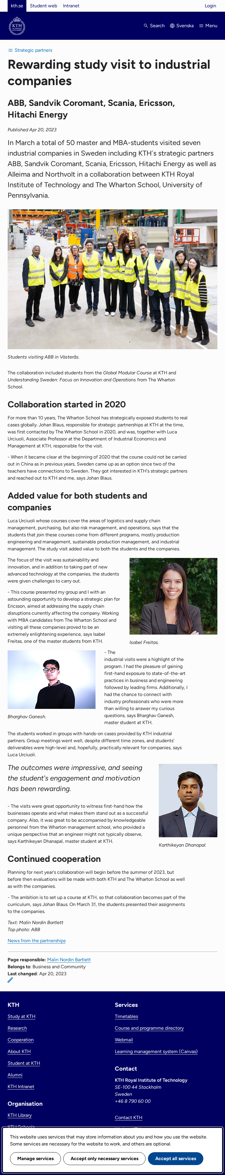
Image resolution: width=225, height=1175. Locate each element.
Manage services (35, 1158)
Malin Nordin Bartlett (69, 959)
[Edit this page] (10, 980)
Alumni (15, 1075)
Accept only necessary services (104, 1158)
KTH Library (20, 1115)
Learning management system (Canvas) (156, 1051)
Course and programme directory (149, 1028)
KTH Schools (21, 1127)
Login (210, 5)
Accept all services (175, 1158)
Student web (43, 5)
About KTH (19, 1051)
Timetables (126, 1016)
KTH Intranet (21, 1086)
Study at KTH (21, 1016)
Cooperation (21, 1040)
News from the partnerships (37, 940)
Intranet (71, 5)
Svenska (185, 25)
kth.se (17, 5)
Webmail (124, 1040)
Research (17, 1028)
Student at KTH (24, 1063)
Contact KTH (128, 1117)
